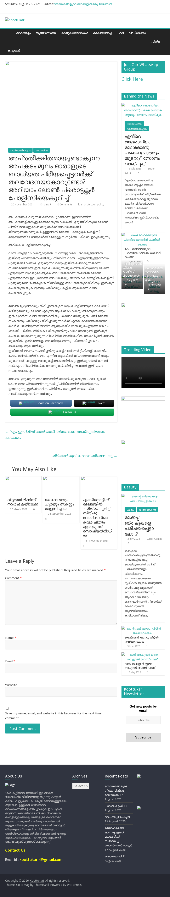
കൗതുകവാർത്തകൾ (74, 33)
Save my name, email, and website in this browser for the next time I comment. (54, 715)
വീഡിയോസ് (137, 33)
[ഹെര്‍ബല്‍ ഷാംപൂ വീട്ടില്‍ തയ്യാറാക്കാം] (142, 628)
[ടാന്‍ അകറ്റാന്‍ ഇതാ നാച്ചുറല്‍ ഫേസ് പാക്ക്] (142, 655)
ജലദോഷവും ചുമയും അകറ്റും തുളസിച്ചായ (59, 504)
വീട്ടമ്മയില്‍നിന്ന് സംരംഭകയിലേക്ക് (22, 502)
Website (11, 685)
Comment (13, 578)
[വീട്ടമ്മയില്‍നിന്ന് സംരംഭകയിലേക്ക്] (23, 478)
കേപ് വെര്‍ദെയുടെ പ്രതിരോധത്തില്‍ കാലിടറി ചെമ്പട (143, 253)
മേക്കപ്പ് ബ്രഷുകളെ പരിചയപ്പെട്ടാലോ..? (139, 525)
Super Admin (154, 539)
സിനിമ (155, 41)
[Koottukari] (9, 33)
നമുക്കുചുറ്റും (134, 123)
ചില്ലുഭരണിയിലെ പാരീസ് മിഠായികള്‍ (132, 269)
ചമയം (130, 509)
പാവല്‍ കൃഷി (114, 806)
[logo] (10, 785)
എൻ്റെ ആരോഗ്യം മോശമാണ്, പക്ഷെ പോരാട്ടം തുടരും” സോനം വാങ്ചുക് (142, 150)
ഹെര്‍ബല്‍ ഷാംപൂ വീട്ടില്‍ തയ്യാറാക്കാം (142, 639)
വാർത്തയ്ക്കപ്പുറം (20, 150)
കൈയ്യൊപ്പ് (102, 33)
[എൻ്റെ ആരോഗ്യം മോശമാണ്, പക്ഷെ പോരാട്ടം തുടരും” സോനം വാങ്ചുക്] (143, 105)
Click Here (132, 79)
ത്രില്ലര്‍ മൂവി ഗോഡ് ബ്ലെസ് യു (84, 455)
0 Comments (64, 204)
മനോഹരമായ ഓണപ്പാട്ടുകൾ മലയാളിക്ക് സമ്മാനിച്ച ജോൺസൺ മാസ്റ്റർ (118, 836)
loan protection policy (91, 204)
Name (10, 638)
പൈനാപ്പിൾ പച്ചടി (117, 817)
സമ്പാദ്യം (41, 150)
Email (10, 661)
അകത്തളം (23, 33)
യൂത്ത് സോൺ (46, 33)
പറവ (120, 33)
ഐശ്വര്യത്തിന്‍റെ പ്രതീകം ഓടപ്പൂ (154, 274)
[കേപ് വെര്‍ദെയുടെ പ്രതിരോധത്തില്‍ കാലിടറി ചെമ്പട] (142, 235)
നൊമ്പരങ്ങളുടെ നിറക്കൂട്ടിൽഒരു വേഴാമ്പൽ (83, 4)
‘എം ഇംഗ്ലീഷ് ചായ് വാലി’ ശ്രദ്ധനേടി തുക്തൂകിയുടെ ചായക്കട (55, 434)
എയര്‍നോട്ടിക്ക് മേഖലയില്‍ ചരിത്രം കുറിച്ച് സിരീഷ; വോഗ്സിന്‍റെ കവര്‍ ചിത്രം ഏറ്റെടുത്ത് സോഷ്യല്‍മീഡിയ (97, 517)
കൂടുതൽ (14, 50)
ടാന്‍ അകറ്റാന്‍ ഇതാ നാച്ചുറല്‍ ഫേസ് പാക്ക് (140, 666)
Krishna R (46, 204)
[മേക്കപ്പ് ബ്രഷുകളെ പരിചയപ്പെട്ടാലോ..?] (143, 496)
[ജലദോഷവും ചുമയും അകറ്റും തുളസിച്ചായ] (61, 478)
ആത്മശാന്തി (113, 856)
